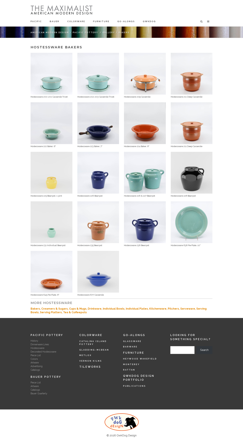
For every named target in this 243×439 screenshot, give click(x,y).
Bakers (35, 308)
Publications (134, 386)
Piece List (36, 355)
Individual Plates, (137, 308)
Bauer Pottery (46, 376)
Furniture (133, 352)
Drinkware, (95, 308)
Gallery (108, 32)
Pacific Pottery (85, 32)
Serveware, (188, 308)
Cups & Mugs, (78, 308)
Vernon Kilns (90, 361)
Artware (35, 362)
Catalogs (35, 370)
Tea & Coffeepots (75, 312)
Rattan (129, 370)
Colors (34, 359)
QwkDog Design (127, 435)
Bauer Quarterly (39, 393)
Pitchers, (174, 308)
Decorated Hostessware (43, 351)
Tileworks (90, 366)
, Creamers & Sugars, (54, 308)
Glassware (132, 341)
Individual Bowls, (114, 308)
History (34, 340)
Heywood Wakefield (140, 359)
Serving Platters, (51, 312)
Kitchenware (157, 308)
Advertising (36, 366)
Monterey (131, 364)
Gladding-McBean (94, 350)
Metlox (85, 355)
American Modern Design (50, 32)
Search (174, 344)
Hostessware (37, 348)
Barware (130, 347)
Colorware (90, 335)
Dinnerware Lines (40, 344)
